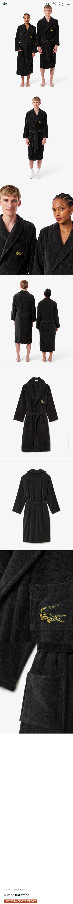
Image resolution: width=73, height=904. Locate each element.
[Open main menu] (68, 4)
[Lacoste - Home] (4, 4)
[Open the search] (61, 3)
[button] (54, 3)
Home (7, 890)
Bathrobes (19, 890)
